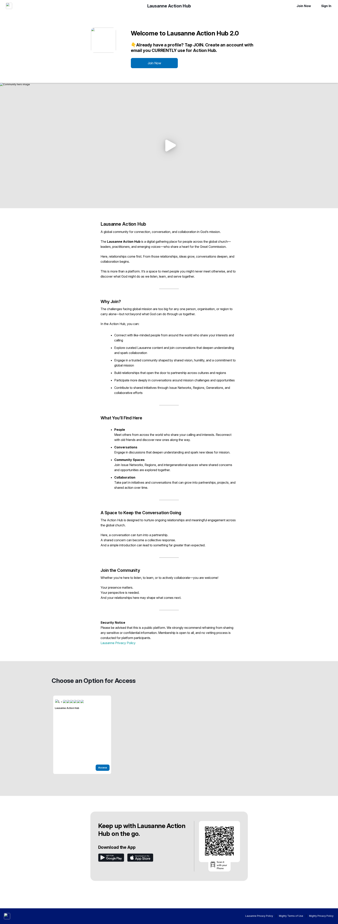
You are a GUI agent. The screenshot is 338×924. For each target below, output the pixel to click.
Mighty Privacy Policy (321, 915)
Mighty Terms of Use (291, 915)
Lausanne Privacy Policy (118, 643)
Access (102, 767)
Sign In (326, 6)
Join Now (304, 6)
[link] (82, 735)
